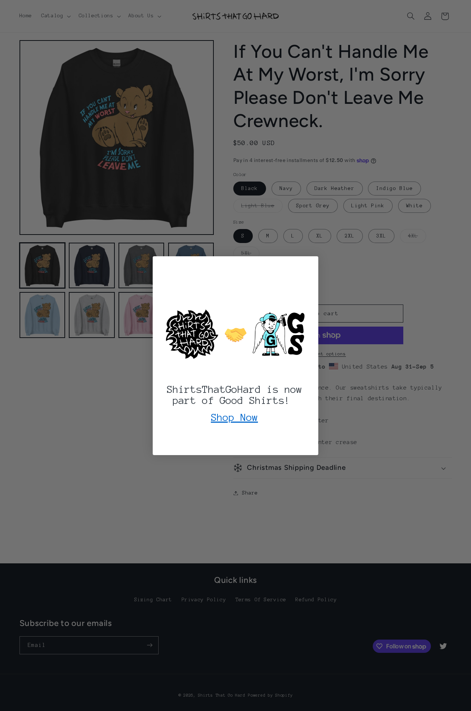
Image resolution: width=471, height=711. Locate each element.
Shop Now (234, 417)
